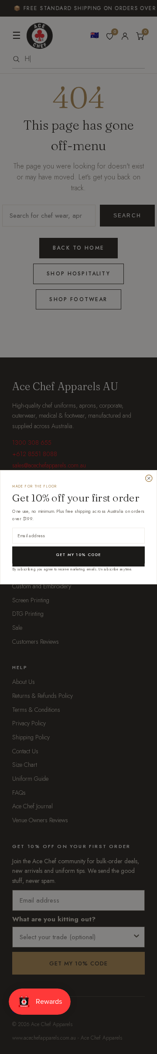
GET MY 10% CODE (78, 554)
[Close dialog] (149, 478)
